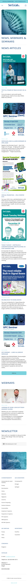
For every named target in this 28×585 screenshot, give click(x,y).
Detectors (3, 494)
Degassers (3, 496)
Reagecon (3, 547)
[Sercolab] (14, 5)
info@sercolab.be (10, 556)
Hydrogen (17, 487)
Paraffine (17, 531)
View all (14, 373)
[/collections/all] (14, 461)
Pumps (3, 485)
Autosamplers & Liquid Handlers (6, 482)
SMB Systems (4, 519)
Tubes (2, 534)
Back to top (14, 582)
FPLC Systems (4, 516)
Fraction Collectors (5, 505)
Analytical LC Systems (6, 511)
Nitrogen (17, 484)
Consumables (4, 508)
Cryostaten (17, 534)
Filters (2, 537)
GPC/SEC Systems (5, 522)
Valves (3, 491)
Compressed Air (18, 481)
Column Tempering (5, 502)
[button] (2, 5)
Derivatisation (4, 488)
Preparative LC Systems (7, 514)
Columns (3, 499)
